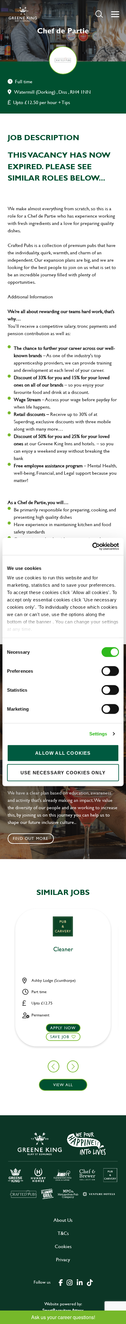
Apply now (63, 1027)
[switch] (110, 671)
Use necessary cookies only (63, 772)
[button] (99, 13)
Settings (98, 733)
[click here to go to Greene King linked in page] (79, 1282)
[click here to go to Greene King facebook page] (61, 1282)
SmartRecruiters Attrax (63, 1310)
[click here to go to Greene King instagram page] (69, 1282)
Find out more (31, 838)
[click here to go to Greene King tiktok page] (89, 1282)
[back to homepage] (23, 14)
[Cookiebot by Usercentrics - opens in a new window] (92, 547)
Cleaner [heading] (63, 949)
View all (63, 1084)
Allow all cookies (63, 752)
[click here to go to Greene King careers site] (63, 1165)
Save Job (59, 1036)
